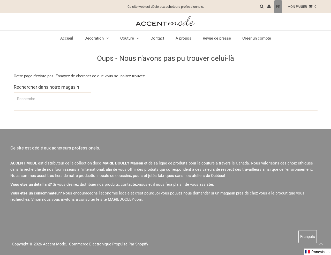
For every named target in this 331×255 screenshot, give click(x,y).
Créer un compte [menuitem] (256, 38)
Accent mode (54, 244)
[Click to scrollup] (320, 244)
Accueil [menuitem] (66, 38)
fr (278, 6)
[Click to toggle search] (262, 7)
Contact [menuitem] (157, 38)
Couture (127, 38)
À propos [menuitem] (183, 38)
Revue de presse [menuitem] (217, 38)
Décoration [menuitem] (94, 38)
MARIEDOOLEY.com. (125, 199)
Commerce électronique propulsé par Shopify (108, 244)
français (307, 236)
